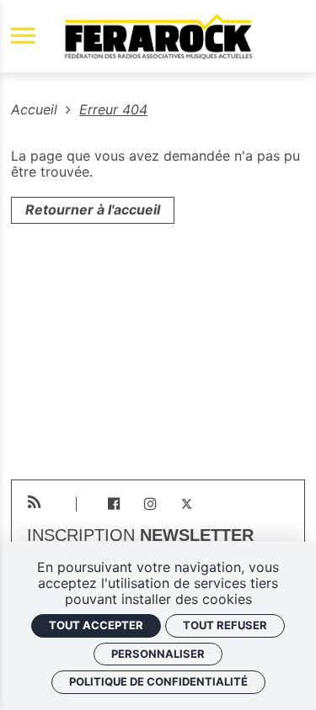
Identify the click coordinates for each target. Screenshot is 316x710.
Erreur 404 (113, 109)
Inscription (140, 535)
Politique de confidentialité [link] (158, 681)
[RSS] (34, 502)
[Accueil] (158, 36)
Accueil (36, 109)
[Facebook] (113, 504)
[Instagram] (150, 504)
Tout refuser (225, 625)
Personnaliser (158, 653)
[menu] (23, 36)
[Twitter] (186, 504)
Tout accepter (96, 625)
